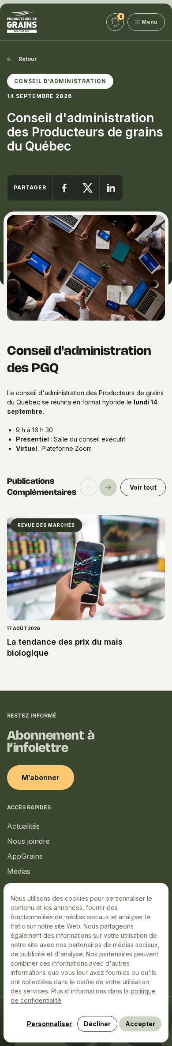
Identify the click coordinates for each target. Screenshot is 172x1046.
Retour (28, 59)
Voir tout (143, 487)
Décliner (97, 1023)
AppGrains (25, 856)
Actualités (23, 826)
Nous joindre (28, 841)
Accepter (140, 1023)
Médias (18, 871)
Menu (149, 22)
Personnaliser (49, 1023)
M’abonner (41, 777)
